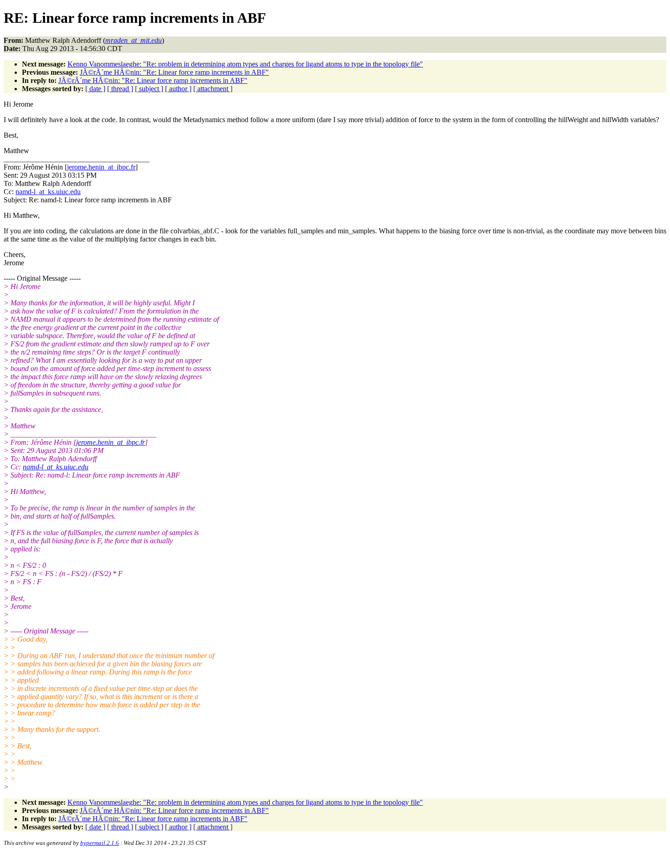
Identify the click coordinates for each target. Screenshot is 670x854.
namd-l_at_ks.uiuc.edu (48, 191)
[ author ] (178, 89)
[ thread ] (120, 89)
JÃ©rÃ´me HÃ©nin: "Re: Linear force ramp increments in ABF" (174, 72)
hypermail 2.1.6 (99, 842)
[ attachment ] (212, 89)
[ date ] (95, 89)
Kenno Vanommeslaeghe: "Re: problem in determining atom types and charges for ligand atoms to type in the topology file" (245, 64)
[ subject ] (149, 89)
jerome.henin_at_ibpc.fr (101, 167)
